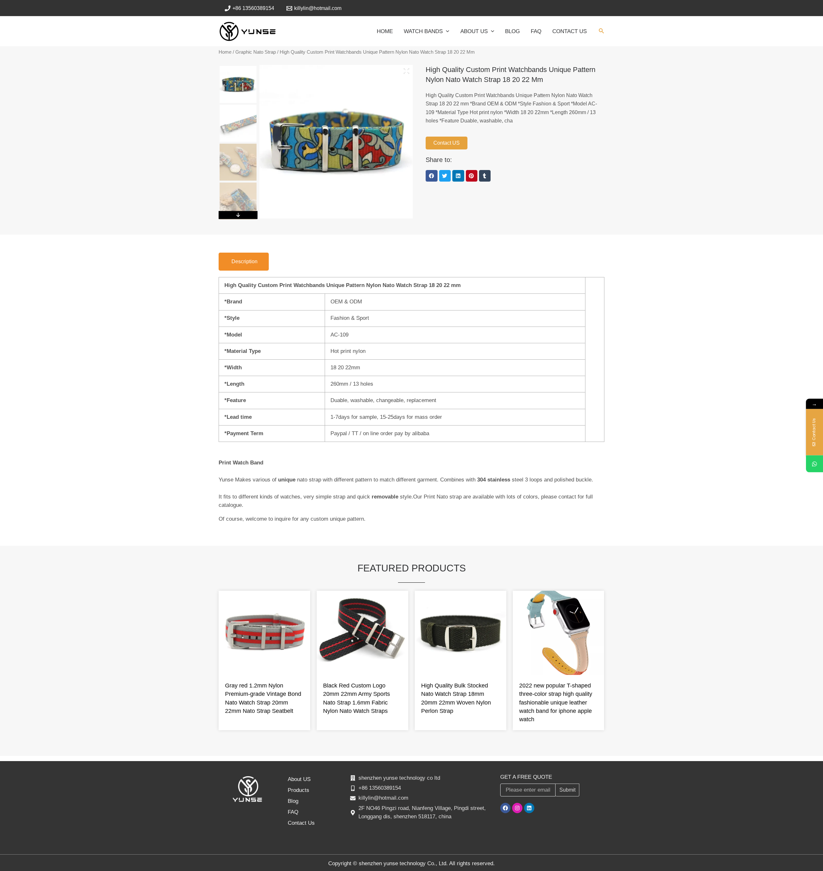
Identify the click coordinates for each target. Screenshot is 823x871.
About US (299, 779)
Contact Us (301, 823)
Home (225, 52)
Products (298, 790)
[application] (446, 31)
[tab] (244, 262)
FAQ (293, 812)
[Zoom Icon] (406, 71)
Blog (293, 801)
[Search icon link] (601, 32)
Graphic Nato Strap (255, 52)
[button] (431, 176)
